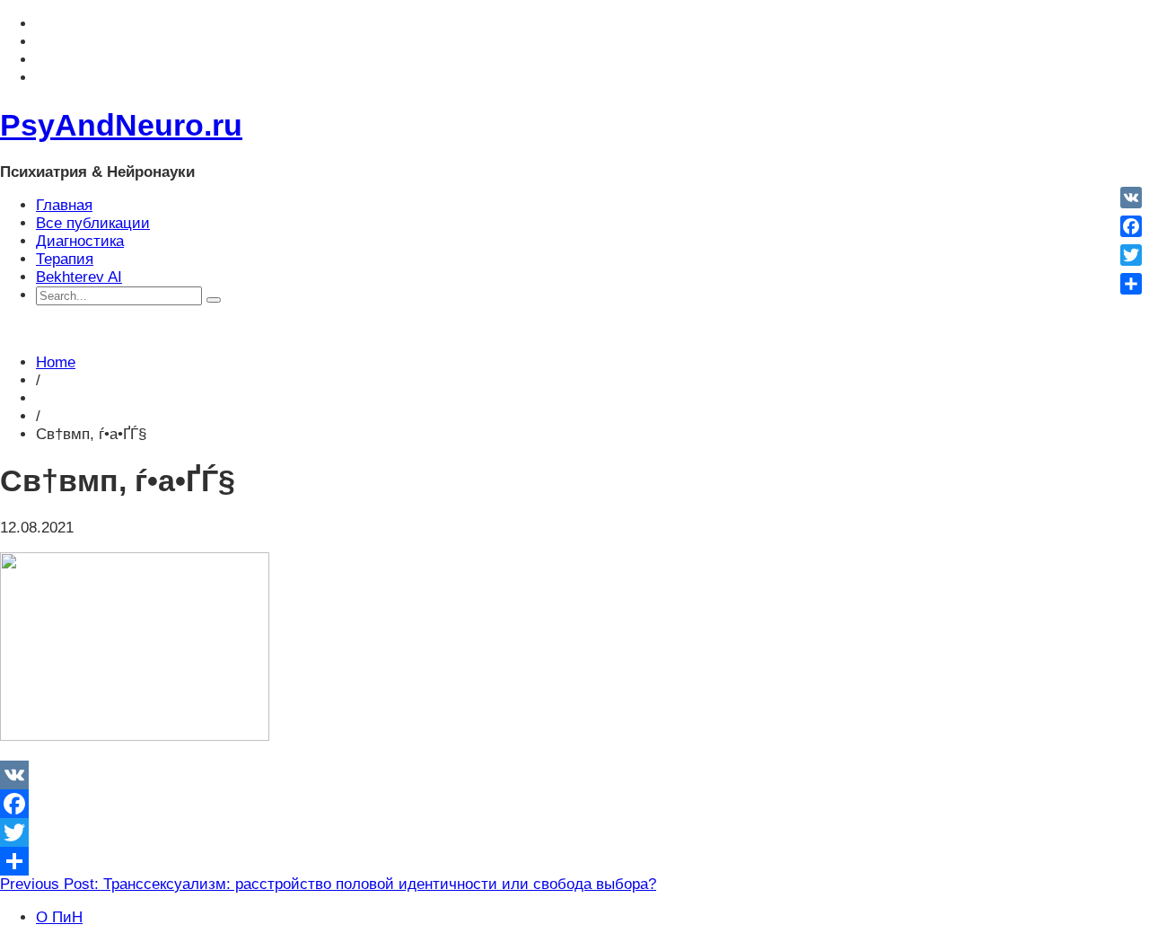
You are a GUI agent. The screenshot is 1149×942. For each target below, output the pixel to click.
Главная (64, 205)
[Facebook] (574, 803)
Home (55, 362)
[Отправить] (574, 861)
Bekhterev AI (79, 277)
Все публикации (93, 223)
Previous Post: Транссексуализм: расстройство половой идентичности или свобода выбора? (328, 884)
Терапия (64, 259)
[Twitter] (574, 832)
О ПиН (59, 917)
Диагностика (80, 241)
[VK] (574, 775)
